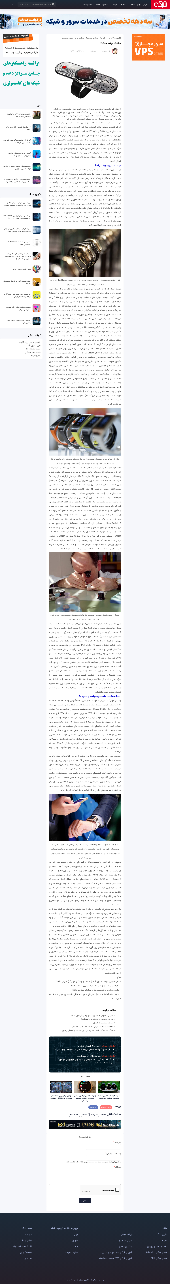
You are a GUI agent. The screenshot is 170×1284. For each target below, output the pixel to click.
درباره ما (28, 1234)
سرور (71, 1280)
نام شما (117, 1142)
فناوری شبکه (161, 1234)
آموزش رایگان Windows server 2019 (115, 1258)
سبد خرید (27, 1258)
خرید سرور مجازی (33, 352)
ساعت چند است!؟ (110, 43)
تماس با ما (87, 4)
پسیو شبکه (36, 355)
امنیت (164, 1240)
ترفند (115, 4)
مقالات (123, 4)
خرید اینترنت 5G (33, 349)
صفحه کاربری (26, 1252)
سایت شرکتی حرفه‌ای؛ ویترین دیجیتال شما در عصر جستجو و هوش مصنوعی (17, 230)
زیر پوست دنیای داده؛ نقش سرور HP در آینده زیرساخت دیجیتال (17, 295)
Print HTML (74, 1114)
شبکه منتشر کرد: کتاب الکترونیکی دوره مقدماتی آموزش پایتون (87, 1030)
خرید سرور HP (34, 345)
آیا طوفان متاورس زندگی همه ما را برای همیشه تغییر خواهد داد (17, 141)
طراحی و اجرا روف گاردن (30, 342)
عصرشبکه (93, 51)
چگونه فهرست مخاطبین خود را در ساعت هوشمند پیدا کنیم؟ (109, 1097)
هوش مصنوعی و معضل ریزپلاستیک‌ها (97, 1019)
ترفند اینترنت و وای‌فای (157, 1246)
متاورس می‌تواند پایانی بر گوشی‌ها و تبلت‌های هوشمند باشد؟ (18, 115)
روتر (76, 1234)
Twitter (84, 1114)
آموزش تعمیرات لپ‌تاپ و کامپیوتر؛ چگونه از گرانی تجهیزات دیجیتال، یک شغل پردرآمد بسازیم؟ (18, 256)
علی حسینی (106, 51)
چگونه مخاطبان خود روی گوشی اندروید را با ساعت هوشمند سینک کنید (85, 1098)
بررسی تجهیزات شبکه (139, 4)
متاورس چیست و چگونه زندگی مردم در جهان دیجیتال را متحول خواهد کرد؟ (17, 180)
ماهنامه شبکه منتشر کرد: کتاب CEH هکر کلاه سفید (92, 1026)
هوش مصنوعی (125, 1240)
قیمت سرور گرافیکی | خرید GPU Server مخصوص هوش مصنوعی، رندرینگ (17, 217)
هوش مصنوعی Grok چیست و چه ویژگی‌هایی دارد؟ (92, 1015)
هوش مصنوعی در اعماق (103, 1023)
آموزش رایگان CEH (159, 1258)
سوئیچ (75, 1240)
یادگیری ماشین (125, 1246)
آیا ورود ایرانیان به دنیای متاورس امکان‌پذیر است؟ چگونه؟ (19, 154)
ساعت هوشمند (106, 1107)
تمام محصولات (71, 1252)
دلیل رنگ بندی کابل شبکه (22, 269)
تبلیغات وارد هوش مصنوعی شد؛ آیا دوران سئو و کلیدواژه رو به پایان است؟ (17, 204)
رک (76, 1246)
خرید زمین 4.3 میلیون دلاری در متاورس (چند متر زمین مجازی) (17, 167)
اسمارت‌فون (93, 1107)
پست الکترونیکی (113, 1153)
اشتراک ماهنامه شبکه (22, 1246)
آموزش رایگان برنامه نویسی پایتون (117, 1252)
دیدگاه (117, 1167)
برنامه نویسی (126, 1234)
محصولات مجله (102, 4)
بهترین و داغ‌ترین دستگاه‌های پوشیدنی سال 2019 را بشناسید (61, 1097)
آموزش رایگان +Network (156, 1252)
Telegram (94, 1114)
